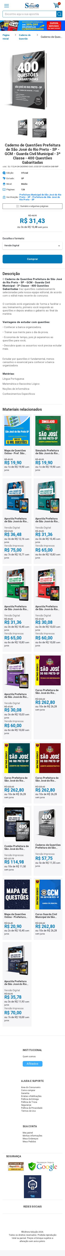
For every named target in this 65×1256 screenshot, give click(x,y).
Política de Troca (29, 1102)
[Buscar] (60, 14)
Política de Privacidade (31, 1108)
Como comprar (28, 1090)
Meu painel (28, 1133)
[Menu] (6, 5)
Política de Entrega (30, 1099)
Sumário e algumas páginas (34, 206)
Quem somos (29, 1057)
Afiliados (32, 1063)
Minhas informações (32, 1136)
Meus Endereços (30, 1139)
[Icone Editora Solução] (32, 5)
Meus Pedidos (29, 1142)
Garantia (25, 1093)
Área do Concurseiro (30, 1087)
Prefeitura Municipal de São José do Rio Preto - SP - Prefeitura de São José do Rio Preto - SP (40, 197)
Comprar (32, 259)
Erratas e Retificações (31, 1096)
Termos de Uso (28, 1111)
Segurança (26, 1105)
